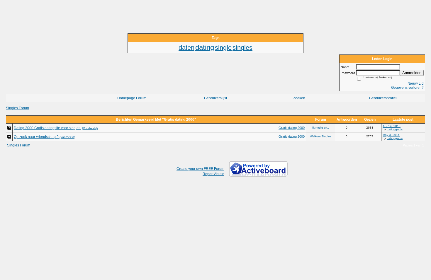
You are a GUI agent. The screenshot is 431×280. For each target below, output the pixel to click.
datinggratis (395, 129)
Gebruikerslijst (215, 98)
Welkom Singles (320, 136)
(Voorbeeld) (90, 128)
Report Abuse (213, 174)
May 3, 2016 (391, 134)
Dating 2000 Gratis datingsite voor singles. (47, 128)
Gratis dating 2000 (292, 127)
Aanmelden (411, 73)
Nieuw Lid (416, 83)
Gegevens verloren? (407, 88)
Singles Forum (17, 108)
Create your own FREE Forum (200, 169)
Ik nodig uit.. (320, 127)
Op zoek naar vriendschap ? (36, 137)
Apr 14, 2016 (392, 126)
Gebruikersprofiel (383, 98)
